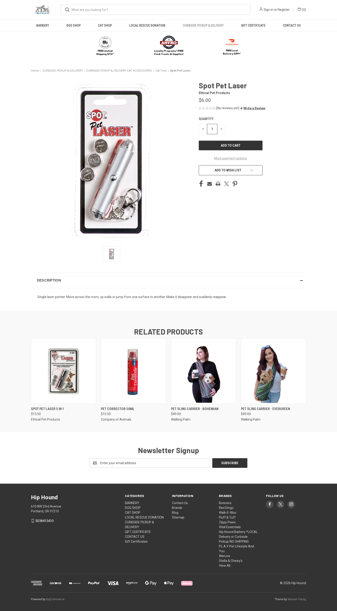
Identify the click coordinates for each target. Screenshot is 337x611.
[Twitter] (226, 184)
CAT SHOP (105, 25)
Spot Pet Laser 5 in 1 (47, 409)
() (303, 9)
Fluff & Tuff (227, 517)
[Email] (209, 184)
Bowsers (225, 503)
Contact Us (180, 503)
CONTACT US (292, 25)
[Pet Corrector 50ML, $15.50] (133, 371)
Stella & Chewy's (231, 561)
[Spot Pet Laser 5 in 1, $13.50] (63, 371)
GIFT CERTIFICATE (253, 25)
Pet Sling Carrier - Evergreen (265, 409)
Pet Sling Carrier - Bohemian (194, 409)
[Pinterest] (235, 184)
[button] (169, 46)
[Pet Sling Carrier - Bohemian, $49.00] (203, 371)
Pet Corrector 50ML (118, 409)
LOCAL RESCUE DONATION (147, 25)
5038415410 (44, 521)
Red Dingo (226, 508)
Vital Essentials (230, 527)
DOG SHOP (73, 25)
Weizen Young (297, 599)
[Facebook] (201, 184)
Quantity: (206, 119)
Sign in (268, 9)
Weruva (224, 556)
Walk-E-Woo (227, 512)
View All (224, 565)
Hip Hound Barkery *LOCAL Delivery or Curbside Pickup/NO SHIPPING (238, 536)
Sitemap (178, 517)
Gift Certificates (136, 541)
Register (284, 9)
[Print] (218, 184)
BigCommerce (55, 599)
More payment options (230, 158)
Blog (175, 512)
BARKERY (42, 25)
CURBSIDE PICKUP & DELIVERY (203, 25)
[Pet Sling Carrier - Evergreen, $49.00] (273, 371)
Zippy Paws (227, 522)
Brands (177, 508)
